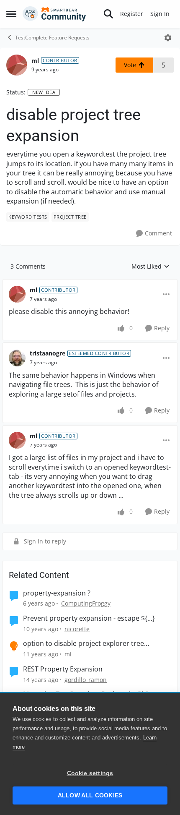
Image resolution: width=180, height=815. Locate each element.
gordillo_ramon (85, 680)
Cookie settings (90, 773)
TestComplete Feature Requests (52, 37)
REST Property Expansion (63, 669)
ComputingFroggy (86, 603)
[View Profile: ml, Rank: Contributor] (16, 65)
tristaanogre (47, 353)
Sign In (160, 14)
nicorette (77, 629)
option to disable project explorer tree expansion (83, 643)
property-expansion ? (56, 593)
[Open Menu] (168, 38)
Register (131, 14)
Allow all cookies (90, 795)
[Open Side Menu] (11, 14)
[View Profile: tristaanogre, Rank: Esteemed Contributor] (17, 358)
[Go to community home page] (54, 13)
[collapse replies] (90, 283)
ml (35, 61)
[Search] (108, 14)
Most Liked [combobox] (150, 266)
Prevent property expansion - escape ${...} (89, 618)
